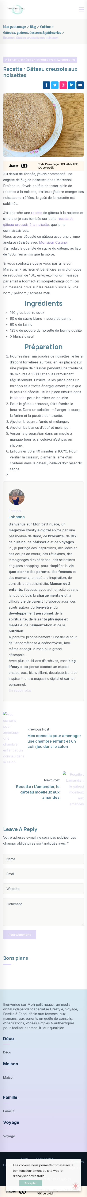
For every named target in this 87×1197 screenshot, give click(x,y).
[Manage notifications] (75, 1186)
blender (20, 398)
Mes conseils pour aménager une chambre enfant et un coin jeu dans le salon (54, 741)
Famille (8, 1111)
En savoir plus (20, 690)
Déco (7, 1052)
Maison (8, 1077)
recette (36, 213)
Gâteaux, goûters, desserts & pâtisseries (40, 60)
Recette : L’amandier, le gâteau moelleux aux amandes (38, 792)
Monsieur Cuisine (53, 242)
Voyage (9, 1136)
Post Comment (19, 935)
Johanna (17, 516)
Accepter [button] (30, 1183)
